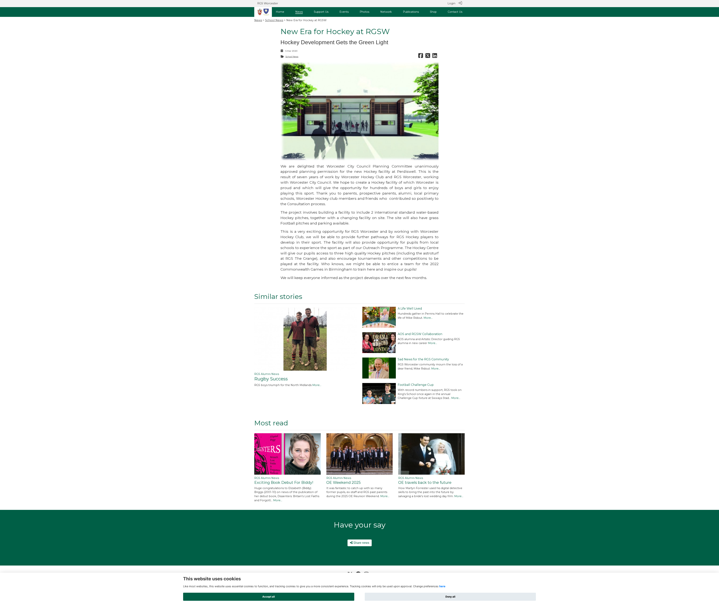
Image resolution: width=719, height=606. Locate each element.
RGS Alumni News (266, 374)
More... (316, 385)
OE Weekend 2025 (343, 482)
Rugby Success (271, 379)
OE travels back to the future (424, 482)
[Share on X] (427, 56)
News (258, 20)
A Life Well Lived (410, 308)
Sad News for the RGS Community (423, 359)
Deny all (450, 596)
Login (451, 3)
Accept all (268, 596)
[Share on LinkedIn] (434, 56)
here (442, 586)
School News (274, 20)
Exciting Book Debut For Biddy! (283, 482)
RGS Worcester (267, 3)
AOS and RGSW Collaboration (420, 334)
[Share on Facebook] (420, 56)
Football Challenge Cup (416, 385)
